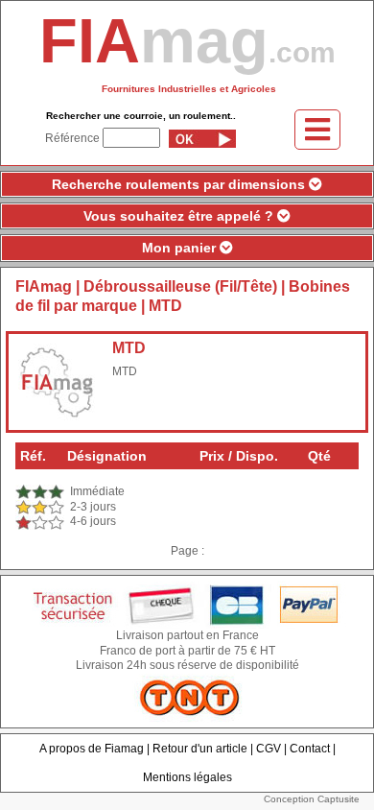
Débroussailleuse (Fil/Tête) (180, 286)
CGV (268, 748)
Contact (310, 748)
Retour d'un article (199, 748)
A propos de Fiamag (91, 748)
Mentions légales (187, 777)
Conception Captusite (312, 799)
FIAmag (43, 286)
